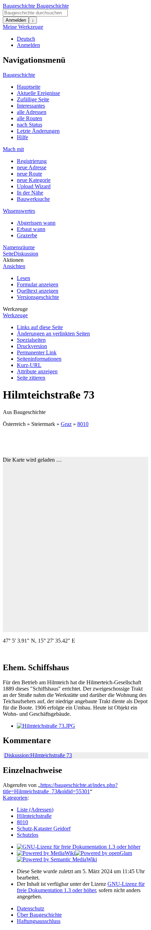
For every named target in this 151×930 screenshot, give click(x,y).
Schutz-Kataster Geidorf (44, 828)
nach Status (29, 125)
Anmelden (16, 20)
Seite (8, 254)
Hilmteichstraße (34, 816)
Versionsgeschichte (38, 297)
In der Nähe (30, 193)
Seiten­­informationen (39, 359)
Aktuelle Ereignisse (38, 93)
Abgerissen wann (36, 223)
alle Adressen (31, 112)
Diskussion (26, 254)
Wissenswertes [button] (19, 211)
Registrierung (32, 161)
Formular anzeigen (37, 284)
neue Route (29, 174)
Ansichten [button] (14, 266)
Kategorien (15, 798)
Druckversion (32, 346)
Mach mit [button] (13, 149)
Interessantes (31, 106)
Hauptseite (28, 87)
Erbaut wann (31, 229)
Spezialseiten (31, 340)
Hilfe (22, 137)
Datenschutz (30, 908)
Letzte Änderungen (38, 131)
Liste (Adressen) (35, 810)
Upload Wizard (34, 186)
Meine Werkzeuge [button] (23, 27)
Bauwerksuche (33, 199)
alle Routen (29, 118)
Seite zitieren (31, 378)
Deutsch (26, 39)
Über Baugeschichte (39, 915)
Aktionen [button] (13, 260)
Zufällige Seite (33, 99)
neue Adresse (31, 167)
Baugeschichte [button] (19, 75)
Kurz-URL (29, 365)
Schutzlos (27, 835)
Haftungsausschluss (38, 921)
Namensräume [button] (19, 247)
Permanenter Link (37, 352)
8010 (82, 424)
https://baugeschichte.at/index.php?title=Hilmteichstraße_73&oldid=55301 (60, 788)
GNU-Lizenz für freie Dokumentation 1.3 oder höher (81, 887)
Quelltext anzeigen (37, 291)
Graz (66, 424)
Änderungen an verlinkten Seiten (53, 334)
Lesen (23, 278)
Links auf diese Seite (40, 327)
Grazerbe (27, 235)
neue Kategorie (34, 180)
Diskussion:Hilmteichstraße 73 (38, 755)
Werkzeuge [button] (15, 309)
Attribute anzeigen (37, 371)
